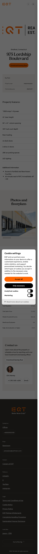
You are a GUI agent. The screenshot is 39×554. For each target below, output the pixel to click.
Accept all (19, 279)
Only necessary (19, 285)
